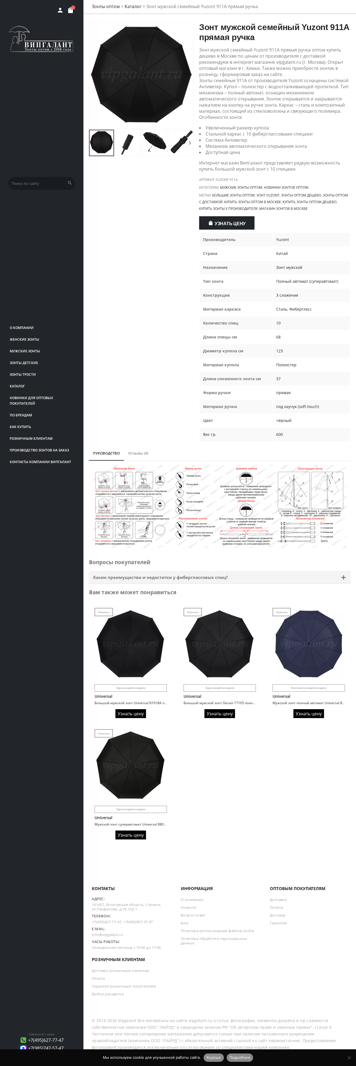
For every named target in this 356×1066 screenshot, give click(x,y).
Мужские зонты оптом (241, 187)
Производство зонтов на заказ (39, 450)
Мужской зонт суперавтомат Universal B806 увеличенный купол (147, 824)
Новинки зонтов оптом (286, 187)
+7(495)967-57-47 (138, 921)
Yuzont (282, 239)
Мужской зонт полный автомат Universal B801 (310, 703)
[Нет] (349, 1057)
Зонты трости (23, 374)
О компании (22, 327)
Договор (278, 915)
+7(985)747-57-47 (46, 1048)
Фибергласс (300, 309)
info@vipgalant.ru (107, 934)
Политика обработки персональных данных (214, 940)
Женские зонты (24, 339)
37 (278, 378)
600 (279, 434)
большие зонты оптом (233, 195)
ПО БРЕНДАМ (21, 415)
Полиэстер (286, 364)
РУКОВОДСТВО (106, 453)
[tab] (106, 453)
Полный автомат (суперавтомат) (307, 281)
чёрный (283, 420)
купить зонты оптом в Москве (252, 202)
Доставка (278, 899)
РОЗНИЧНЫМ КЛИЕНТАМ (31, 438)
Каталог (17, 386)
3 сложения (287, 295)
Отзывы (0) (138, 453)
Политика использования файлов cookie (217, 930)
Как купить (20, 426)
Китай (282, 253)
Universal (103, 696)
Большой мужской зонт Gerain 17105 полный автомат (228, 703)
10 (278, 323)
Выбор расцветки (108, 993)
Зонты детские (24, 362)
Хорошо (213, 1057)
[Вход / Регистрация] (60, 10)
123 (279, 350)
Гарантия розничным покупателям (124, 986)
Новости (188, 907)
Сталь (281, 309)
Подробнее (239, 1057)
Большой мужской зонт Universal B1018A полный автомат (142, 703)
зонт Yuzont (268, 195)
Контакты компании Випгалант (40, 462)
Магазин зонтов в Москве (283, 208)
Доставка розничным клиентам (121, 970)
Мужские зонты (25, 351)
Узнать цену (230, 223)
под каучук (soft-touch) (297, 406)
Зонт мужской (289, 267)
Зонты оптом (106, 6)
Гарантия (278, 922)
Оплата (276, 907)
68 (278, 337)
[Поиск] (69, 183)
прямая (283, 392)
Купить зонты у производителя (228, 208)
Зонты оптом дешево (301, 195)
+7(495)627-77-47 (46, 1040)
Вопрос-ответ (193, 915)
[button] (190, 75)
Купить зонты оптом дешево (310, 202)
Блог (185, 922)
